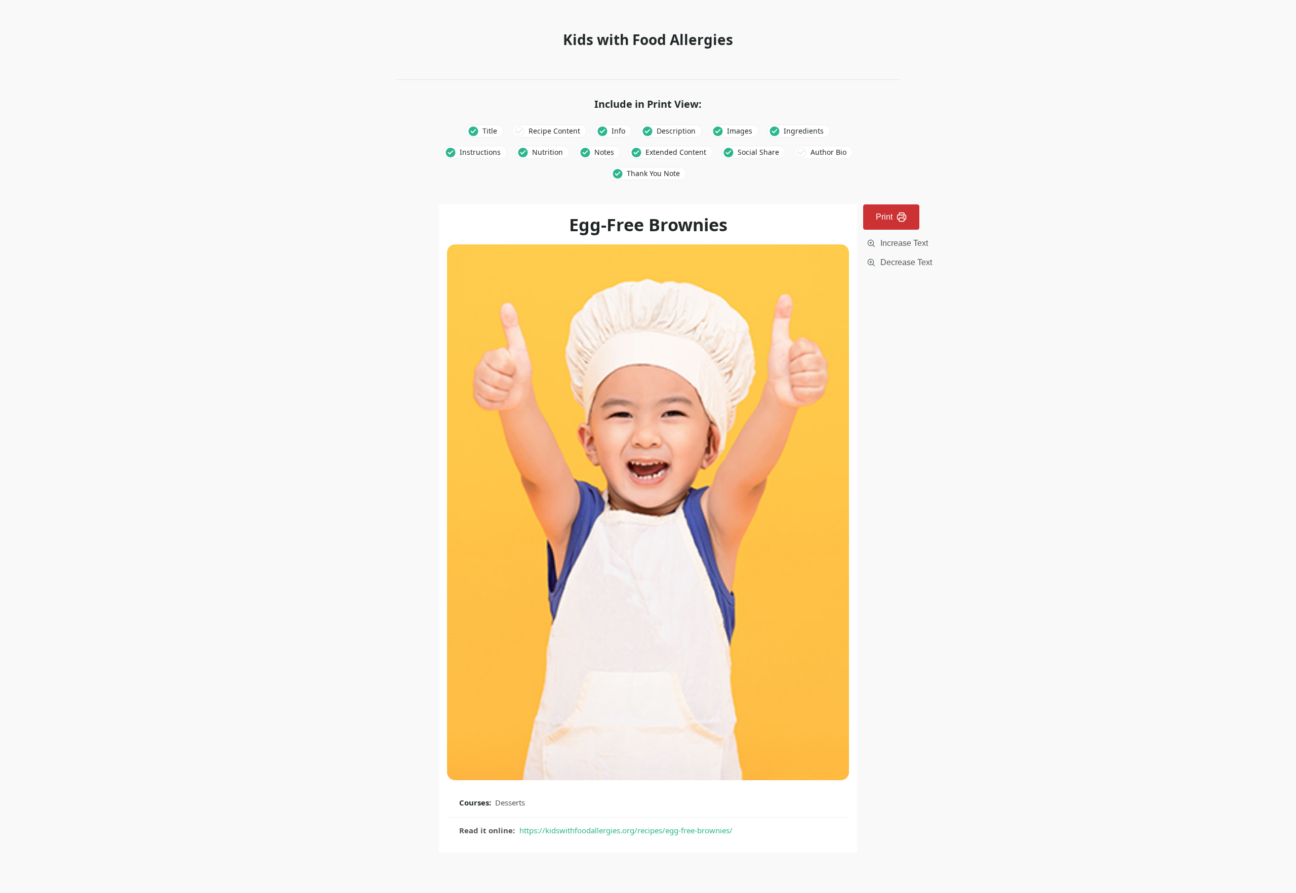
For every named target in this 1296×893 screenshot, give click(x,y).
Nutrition (547, 152)
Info (618, 131)
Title (489, 131)
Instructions (480, 152)
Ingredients (804, 131)
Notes (604, 152)
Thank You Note (653, 173)
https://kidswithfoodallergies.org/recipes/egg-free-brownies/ (626, 830)
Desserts (510, 802)
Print (884, 216)
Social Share (758, 152)
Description (676, 131)
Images (739, 131)
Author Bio (828, 152)
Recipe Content (554, 131)
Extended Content (675, 152)
